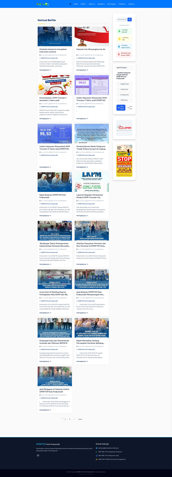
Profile (83, 4)
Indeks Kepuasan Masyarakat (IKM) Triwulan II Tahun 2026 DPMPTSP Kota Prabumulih (91, 100)
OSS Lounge (111, 4)
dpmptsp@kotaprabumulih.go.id (108, 448)
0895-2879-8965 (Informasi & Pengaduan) (112, 459)
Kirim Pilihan (122, 107)
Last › (80, 419)
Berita (76, 4)
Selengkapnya (44, 70)
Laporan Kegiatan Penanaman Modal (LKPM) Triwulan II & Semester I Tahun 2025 (89, 197)
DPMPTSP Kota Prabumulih (49, 58)
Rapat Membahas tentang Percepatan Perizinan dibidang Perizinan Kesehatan (89, 343)
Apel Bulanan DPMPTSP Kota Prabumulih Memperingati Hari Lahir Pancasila (89, 294)
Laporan (91, 4)
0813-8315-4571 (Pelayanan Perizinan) (110, 452)
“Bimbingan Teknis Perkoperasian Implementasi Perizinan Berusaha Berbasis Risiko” (54, 246)
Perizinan (122, 4)
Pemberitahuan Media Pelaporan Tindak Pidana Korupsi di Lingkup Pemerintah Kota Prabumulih (90, 149)
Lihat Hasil (130, 107)
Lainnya (130, 4)
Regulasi (100, 4)
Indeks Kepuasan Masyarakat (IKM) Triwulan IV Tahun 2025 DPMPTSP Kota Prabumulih (54, 149)
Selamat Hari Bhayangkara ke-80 (90, 49)
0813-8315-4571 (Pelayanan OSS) (108, 455)
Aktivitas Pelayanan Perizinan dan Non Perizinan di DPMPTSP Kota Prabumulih (91, 246)
